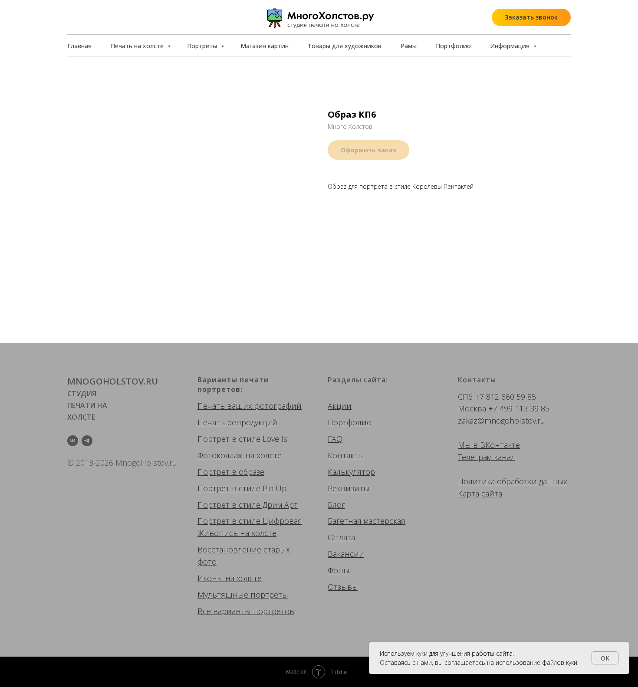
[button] (531, 17)
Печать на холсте (138, 46)
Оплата (341, 537)
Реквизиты (348, 488)
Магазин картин (264, 46)
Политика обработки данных (512, 481)
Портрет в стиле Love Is (242, 439)
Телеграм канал (486, 457)
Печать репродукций (237, 422)
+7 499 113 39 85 (518, 408)
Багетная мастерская (366, 521)
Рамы (409, 46)
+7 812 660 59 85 (505, 396)
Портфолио (453, 46)
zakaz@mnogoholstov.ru (501, 420)
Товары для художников (344, 46)
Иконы (210, 578)
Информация (510, 46)
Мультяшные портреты (242, 594)
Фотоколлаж (220, 455)
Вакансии (346, 554)
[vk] (72, 440)
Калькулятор (351, 472)
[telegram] (87, 440)
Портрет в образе (230, 472)
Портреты (203, 46)
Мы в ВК (474, 445)
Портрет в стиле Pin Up (241, 488)
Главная (79, 46)
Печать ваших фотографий (249, 406)
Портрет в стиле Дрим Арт (247, 505)
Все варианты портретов (245, 611)
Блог (336, 505)
